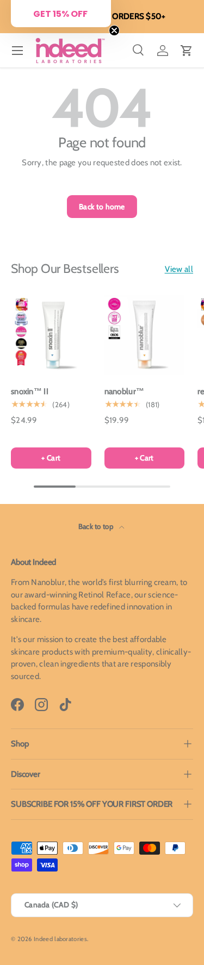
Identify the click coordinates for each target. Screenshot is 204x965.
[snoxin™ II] (51, 335)
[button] (187, 51)
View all (179, 269)
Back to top (96, 526)
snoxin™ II (29, 391)
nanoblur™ (124, 391)
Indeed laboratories (60, 939)
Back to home (102, 206)
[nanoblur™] (144, 335)
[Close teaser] (114, 30)
